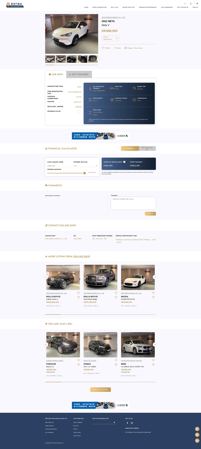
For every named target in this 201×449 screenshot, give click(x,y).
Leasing (130, 148)
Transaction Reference (148, 7)
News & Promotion (100, 7)
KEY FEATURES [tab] (79, 75)
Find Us (195, 7)
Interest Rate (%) (80, 162)
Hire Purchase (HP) (147, 148)
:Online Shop (81, 257)
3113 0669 (77, 239)
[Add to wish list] (78, 293)
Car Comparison (167, 7)
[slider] (84, 173)
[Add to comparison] (78, 297)
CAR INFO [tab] (57, 75)
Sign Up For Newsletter (100, 418)
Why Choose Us (182, 7)
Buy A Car (114, 7)
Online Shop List (128, 7)
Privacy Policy (77, 432)
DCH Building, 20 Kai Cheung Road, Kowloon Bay (138, 432)
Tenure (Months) (54, 169)
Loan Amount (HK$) (55, 162)
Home (86, 7)
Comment (114, 195)
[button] (98, 59)
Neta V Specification (107, 38)
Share (119, 48)
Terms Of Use (77, 435)
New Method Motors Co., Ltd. (56, 239)
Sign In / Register (77, 422)
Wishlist (107, 48)
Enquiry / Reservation (134, 48)
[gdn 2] (100, 136)
